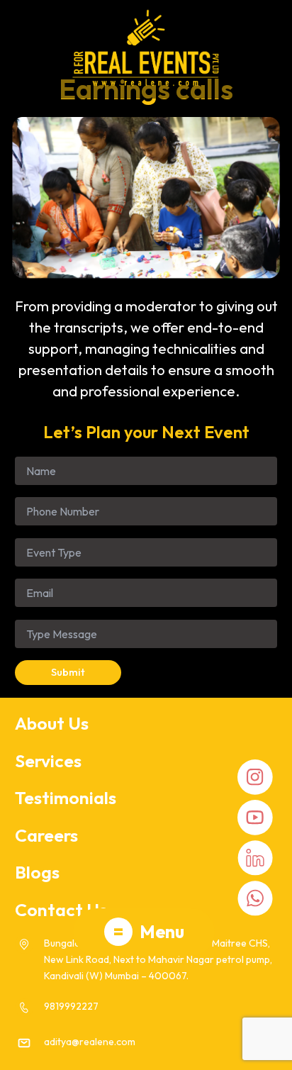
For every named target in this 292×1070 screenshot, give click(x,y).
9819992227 (71, 1006)
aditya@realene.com (89, 1041)
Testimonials (65, 797)
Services (48, 760)
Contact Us (61, 909)
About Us (52, 723)
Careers (46, 835)
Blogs (37, 872)
